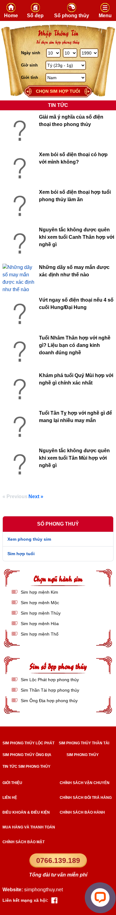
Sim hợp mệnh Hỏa (39, 623)
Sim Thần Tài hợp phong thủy (49, 690)
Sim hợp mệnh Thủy (40, 613)
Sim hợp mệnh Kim (38, 592)
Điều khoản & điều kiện (26, 812)
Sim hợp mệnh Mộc (39, 602)
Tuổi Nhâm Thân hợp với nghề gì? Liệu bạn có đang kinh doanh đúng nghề (74, 345)
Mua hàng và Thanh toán (28, 827)
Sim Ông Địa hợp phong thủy (48, 700)
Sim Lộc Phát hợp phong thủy (49, 679)
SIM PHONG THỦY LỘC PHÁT (28, 743)
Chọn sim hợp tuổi (58, 91)
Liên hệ (9, 797)
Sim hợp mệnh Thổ (38, 634)
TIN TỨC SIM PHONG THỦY (26, 766)
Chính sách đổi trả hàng (86, 797)
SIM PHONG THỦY (83, 755)
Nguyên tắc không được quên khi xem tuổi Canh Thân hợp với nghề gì (76, 237)
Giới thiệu (12, 783)
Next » (35, 496)
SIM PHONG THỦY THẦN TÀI (84, 743)
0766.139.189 (58, 860)
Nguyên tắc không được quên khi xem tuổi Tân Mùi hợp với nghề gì (74, 458)
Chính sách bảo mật (23, 842)
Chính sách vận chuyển (85, 783)
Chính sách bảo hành (82, 812)
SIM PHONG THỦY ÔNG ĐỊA (26, 755)
